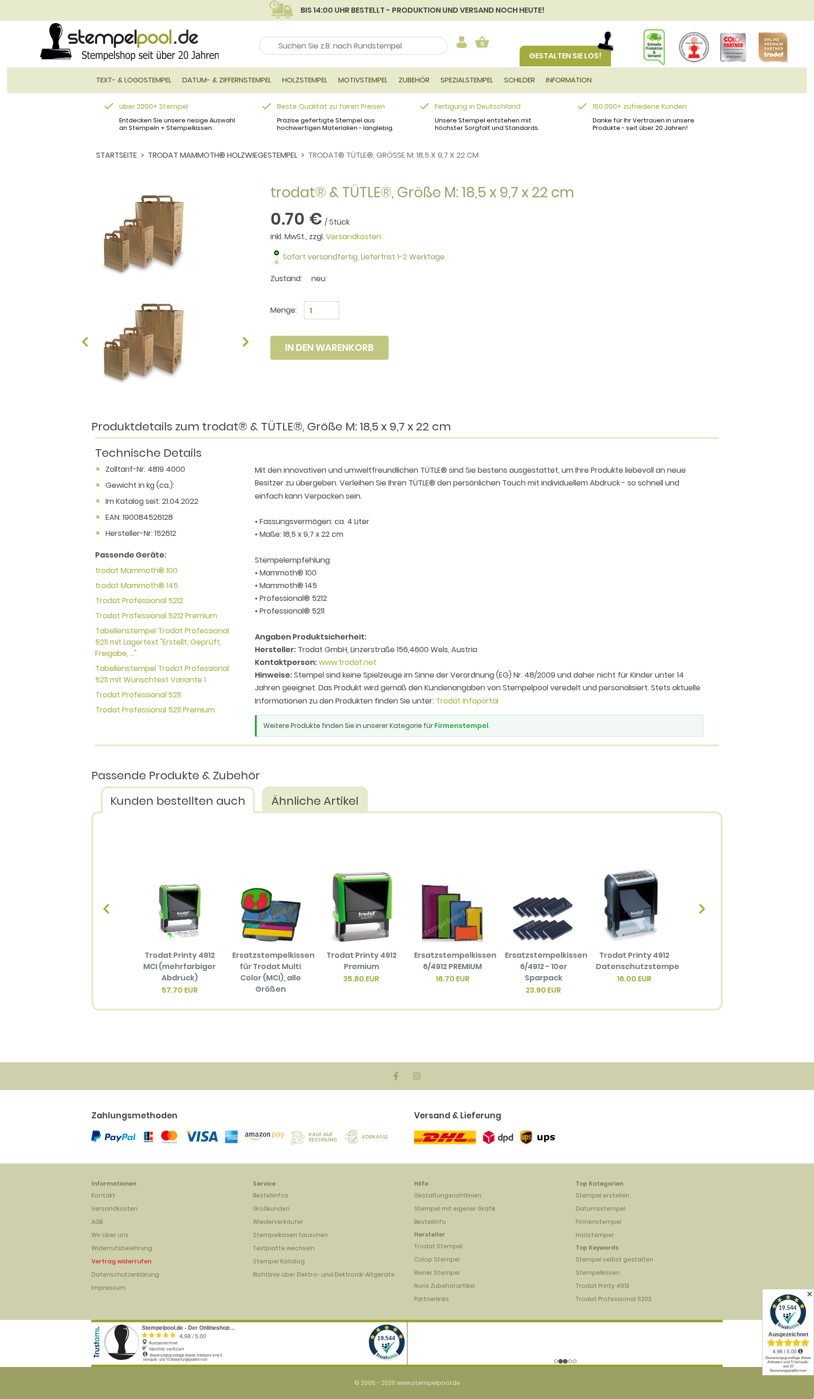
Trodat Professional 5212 (139, 600)
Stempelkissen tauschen (290, 1235)
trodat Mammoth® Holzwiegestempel (222, 155)
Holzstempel (594, 1235)
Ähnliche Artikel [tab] (314, 801)
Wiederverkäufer (278, 1222)
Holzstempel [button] (304, 80)
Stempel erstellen (602, 1195)
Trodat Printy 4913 (602, 1286)
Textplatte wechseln (284, 1248)
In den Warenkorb (329, 347)
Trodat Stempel (438, 1246)
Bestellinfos (270, 1195)
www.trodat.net (347, 662)
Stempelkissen (598, 1273)
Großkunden (271, 1209)
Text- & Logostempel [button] (133, 80)
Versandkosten (353, 236)
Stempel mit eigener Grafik (455, 1209)
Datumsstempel (601, 1209)
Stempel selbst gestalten (614, 1259)
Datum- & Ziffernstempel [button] (226, 80)
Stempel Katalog (279, 1261)
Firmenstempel (461, 725)
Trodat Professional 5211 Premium (155, 709)
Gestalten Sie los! (565, 55)
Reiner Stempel (437, 1273)
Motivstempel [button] (363, 80)
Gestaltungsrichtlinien (447, 1195)
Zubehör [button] (414, 80)
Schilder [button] (519, 80)
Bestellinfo (430, 1222)
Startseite (116, 155)
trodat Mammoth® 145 (136, 585)
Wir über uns (110, 1235)
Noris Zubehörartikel (444, 1286)
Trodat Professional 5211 (138, 694)
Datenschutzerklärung (125, 1274)
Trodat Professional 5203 (613, 1299)
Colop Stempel (437, 1259)
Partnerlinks (431, 1299)
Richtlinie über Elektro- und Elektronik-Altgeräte (324, 1274)
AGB (97, 1222)
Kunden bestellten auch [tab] (177, 801)
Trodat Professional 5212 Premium (156, 615)
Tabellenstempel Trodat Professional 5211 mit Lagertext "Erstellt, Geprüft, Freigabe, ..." (162, 642)
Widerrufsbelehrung (121, 1248)
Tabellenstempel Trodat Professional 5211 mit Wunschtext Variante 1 (162, 674)
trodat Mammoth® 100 (136, 570)
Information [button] (569, 80)
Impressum (108, 1288)
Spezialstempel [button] (466, 80)
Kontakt (103, 1195)
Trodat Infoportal (467, 700)
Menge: (283, 310)
